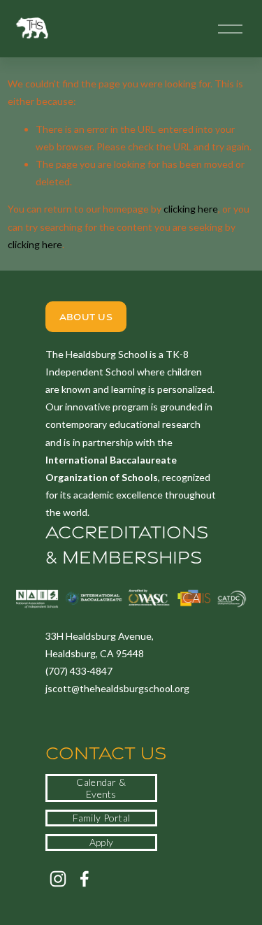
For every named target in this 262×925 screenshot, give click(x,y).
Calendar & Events (101, 788)
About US (85, 316)
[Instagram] (58, 878)
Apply (101, 842)
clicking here (190, 209)
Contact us (105, 753)
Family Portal (102, 818)
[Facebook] (84, 878)
